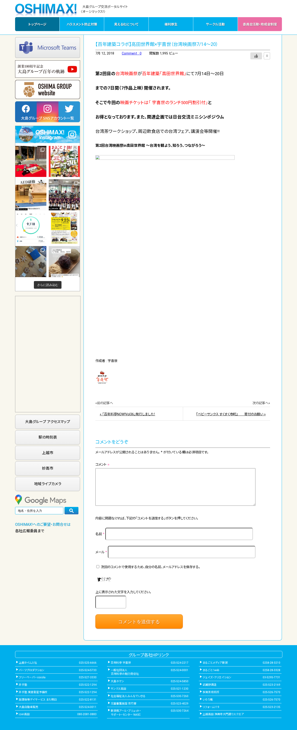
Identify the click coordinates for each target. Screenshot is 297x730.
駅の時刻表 (48, 437)
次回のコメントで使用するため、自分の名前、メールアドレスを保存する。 (150, 567)
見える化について (126, 24)
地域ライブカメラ (47, 484)
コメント (102, 465)
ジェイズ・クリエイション (217, 677)
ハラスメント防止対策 (82, 24)
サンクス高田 (118, 688)
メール (101, 552)
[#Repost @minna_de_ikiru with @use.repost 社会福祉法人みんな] (30, 194)
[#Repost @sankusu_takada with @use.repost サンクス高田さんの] (64, 194)
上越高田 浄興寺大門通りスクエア (223, 714)
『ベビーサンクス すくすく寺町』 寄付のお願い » (231, 414)
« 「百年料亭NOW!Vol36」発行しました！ (127, 414)
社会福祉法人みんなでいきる (128, 696)
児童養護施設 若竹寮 (123, 703)
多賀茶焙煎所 (211, 692)
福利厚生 (171, 24)
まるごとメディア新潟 (215, 662)
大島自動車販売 (28, 707)
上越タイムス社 (28, 662)
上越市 (47, 453)
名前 (99, 534)
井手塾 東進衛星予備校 (33, 692)
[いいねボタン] (256, 55)
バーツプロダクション (31, 670)
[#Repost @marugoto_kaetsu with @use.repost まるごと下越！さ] (64, 161)
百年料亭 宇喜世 (121, 662)
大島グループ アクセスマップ (47, 421)
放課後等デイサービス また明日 (38, 699)
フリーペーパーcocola (32, 677)
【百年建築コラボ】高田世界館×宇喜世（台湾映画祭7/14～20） (156, 44)
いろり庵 (208, 699)
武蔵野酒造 (209, 684)
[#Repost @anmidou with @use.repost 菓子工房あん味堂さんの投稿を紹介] (64, 261)
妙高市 (47, 468)
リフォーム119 (211, 707)
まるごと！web (211, 670)
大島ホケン (117, 681)
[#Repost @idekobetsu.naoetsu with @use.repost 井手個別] (30, 228)
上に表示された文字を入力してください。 (123, 592)
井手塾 (23, 684)
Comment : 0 (132, 53)
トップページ (37, 24)
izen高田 (24, 714)
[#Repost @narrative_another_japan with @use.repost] (64, 228)
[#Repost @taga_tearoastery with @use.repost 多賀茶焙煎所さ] (30, 161)
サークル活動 (215, 24)
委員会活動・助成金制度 (260, 24)
